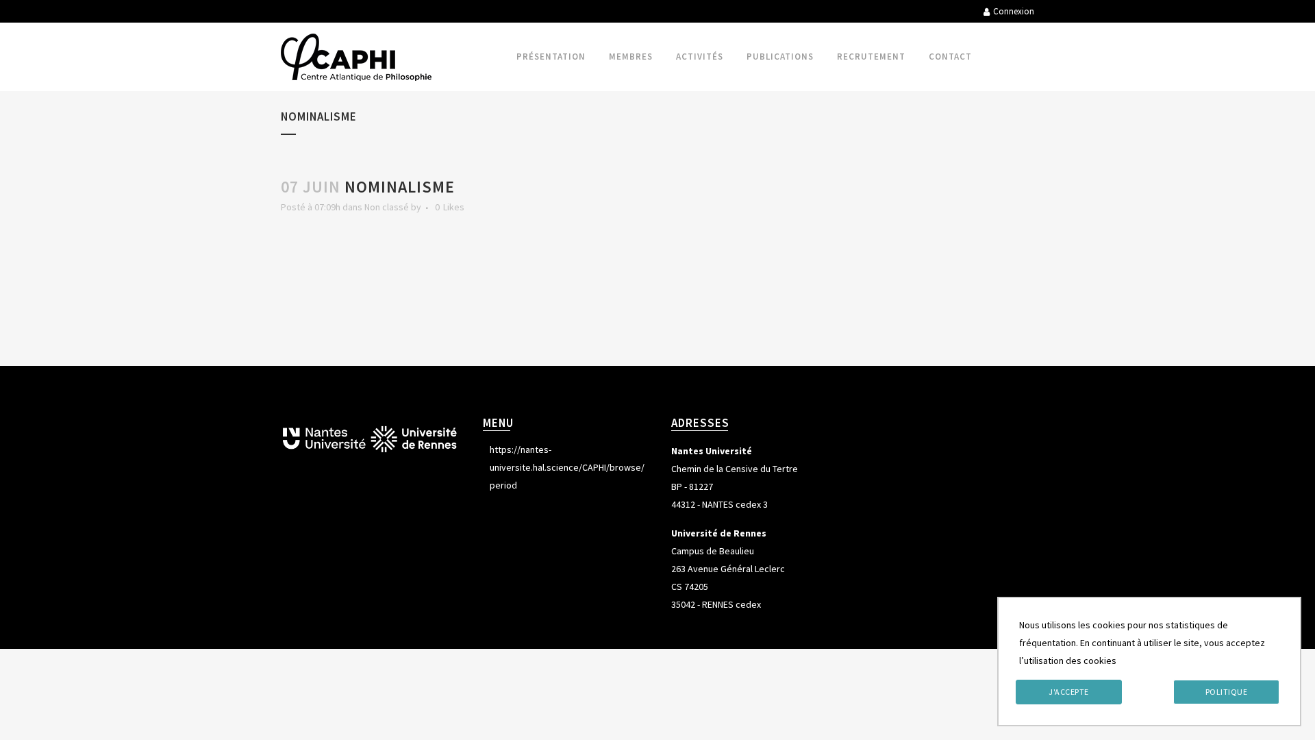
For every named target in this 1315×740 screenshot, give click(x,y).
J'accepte (1069, 692)
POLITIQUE (1226, 692)
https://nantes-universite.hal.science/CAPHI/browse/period (567, 467)
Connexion (1013, 11)
